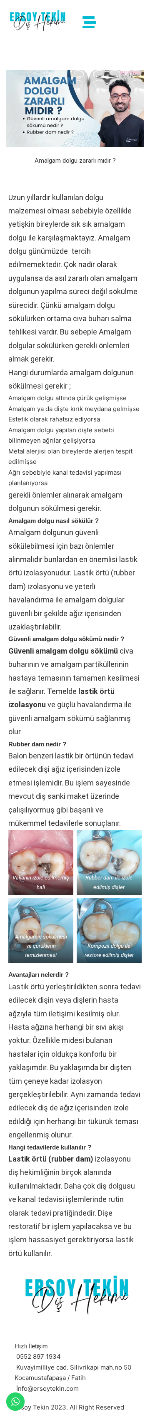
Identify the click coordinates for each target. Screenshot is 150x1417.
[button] (89, 23)
